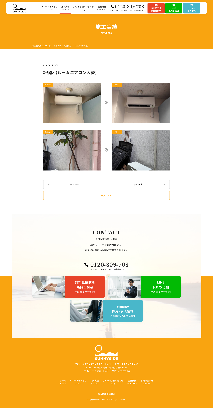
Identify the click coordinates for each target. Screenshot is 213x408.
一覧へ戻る (106, 195)
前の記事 (74, 184)
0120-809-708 (129, 6)
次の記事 (138, 184)
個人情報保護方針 (106, 394)
